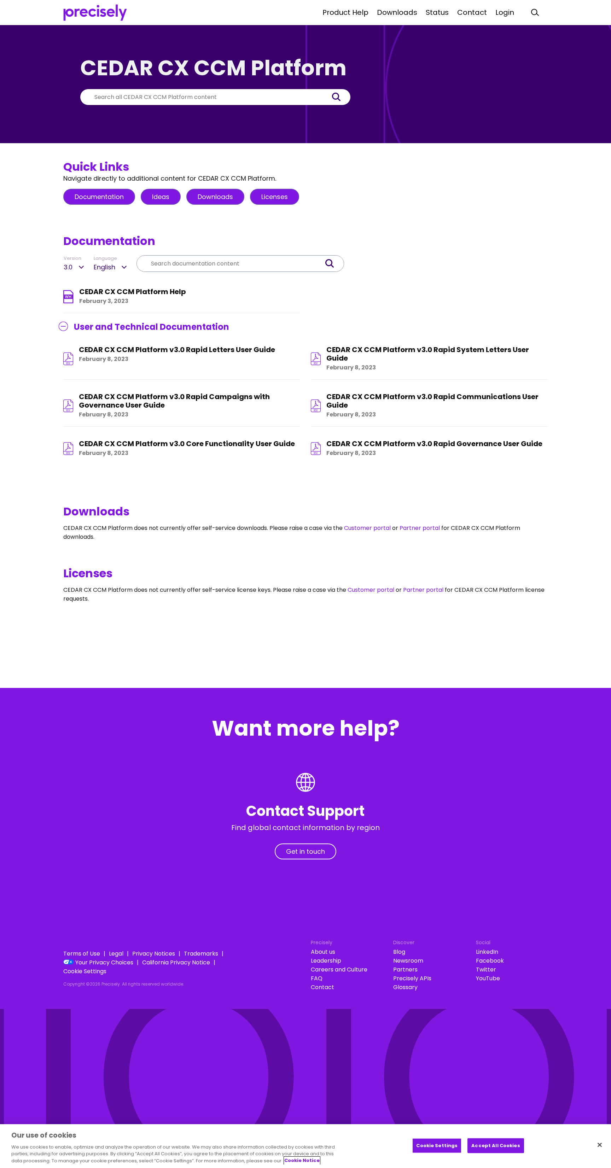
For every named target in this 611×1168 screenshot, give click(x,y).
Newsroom (408, 961)
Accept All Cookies (495, 1145)
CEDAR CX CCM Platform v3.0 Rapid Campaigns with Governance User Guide (174, 401)
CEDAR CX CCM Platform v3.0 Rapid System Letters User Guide (427, 354)
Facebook (490, 961)
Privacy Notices (153, 954)
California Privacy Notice (176, 962)
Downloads (397, 12)
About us (323, 952)
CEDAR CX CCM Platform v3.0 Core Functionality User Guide (187, 443)
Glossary (405, 987)
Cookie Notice (302, 1160)
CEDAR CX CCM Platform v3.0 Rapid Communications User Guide (432, 401)
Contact (472, 12)
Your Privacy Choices (104, 962)
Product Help (345, 12)
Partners (405, 969)
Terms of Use (81, 954)
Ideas (160, 196)
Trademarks (201, 954)
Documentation (99, 196)
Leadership (326, 961)
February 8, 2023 (103, 359)
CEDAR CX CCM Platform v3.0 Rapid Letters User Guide (177, 349)
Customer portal (367, 528)
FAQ (316, 978)
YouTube (488, 978)
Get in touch (305, 851)
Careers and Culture (339, 969)
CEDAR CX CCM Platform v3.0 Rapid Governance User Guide (434, 443)
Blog (399, 952)
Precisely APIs (412, 978)
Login (504, 12)
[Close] (599, 1144)
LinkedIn (487, 952)
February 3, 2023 (103, 301)
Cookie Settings (84, 971)
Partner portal (420, 528)
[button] (339, 97)
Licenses (274, 196)
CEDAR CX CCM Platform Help (132, 291)
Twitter (486, 969)
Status (437, 12)
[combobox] (204, 97)
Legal (116, 954)
